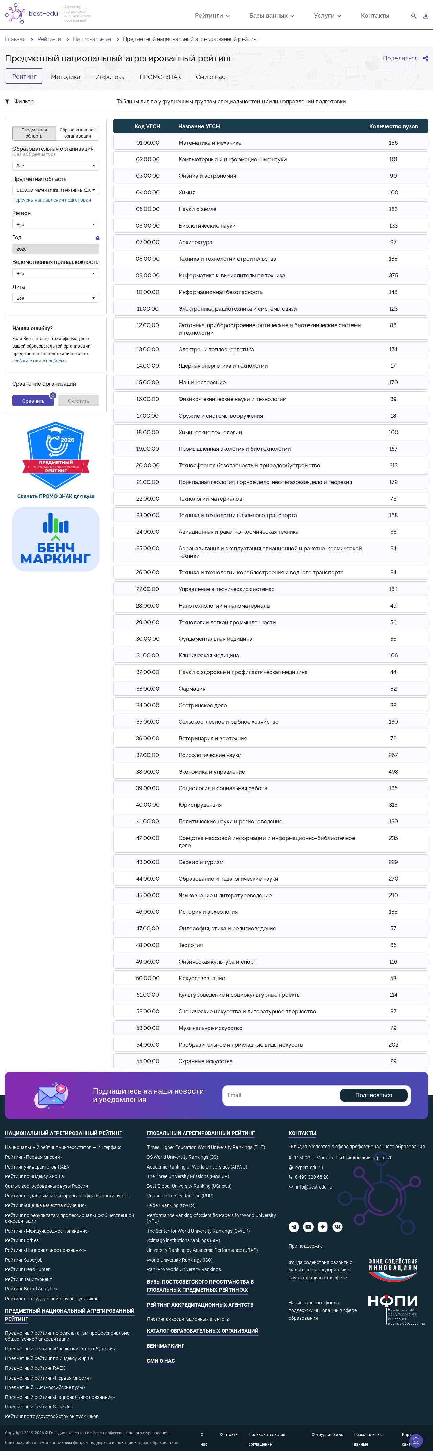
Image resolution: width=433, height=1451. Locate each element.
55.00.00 (147, 1061)
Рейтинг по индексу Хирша (34, 1176)
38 (393, 705)
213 (393, 465)
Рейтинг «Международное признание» (47, 1231)
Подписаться (373, 1095)
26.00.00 (147, 572)
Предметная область (39, 179)
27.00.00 (147, 588)
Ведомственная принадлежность (55, 262)
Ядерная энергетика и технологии (223, 365)
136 (393, 911)
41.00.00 (148, 821)
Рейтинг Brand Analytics (31, 1288)
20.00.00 (148, 465)
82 (393, 688)
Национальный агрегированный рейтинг (63, 1133)
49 (393, 605)
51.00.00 (148, 994)
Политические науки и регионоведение (230, 821)
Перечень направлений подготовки (51, 200)
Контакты (375, 15)
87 (393, 1011)
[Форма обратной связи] (416, 1441)
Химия (187, 192)
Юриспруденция (200, 804)
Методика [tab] (66, 76)
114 (393, 994)
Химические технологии (210, 432)
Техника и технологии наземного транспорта (238, 515)
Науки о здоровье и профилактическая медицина (243, 671)
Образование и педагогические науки (228, 878)
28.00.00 (147, 605)
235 (393, 837)
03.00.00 (148, 175)
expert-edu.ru (309, 1167)
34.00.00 (147, 705)
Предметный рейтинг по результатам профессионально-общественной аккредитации (68, 1336)
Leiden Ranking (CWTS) (171, 1205)
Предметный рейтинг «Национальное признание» (60, 1397)
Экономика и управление (212, 771)
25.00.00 (147, 548)
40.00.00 (148, 804)
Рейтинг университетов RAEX (37, 1167)
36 (393, 531)
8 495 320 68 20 (312, 1177)
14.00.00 (148, 365)
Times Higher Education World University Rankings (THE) (206, 1147)
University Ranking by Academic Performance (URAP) (202, 1250)
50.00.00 (148, 978)
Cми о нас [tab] (210, 76)
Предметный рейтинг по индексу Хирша (49, 1358)
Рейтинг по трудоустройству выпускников (52, 1298)
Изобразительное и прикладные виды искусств (241, 1044)
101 (393, 159)
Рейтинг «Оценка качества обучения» (46, 1205)
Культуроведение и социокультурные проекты (240, 994)
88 (393, 325)
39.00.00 (147, 788)
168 (393, 515)
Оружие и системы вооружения (221, 415)
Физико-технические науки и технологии (233, 398)
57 (393, 928)
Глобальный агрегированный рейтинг (201, 1133)
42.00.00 (147, 837)
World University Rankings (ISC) (180, 1260)
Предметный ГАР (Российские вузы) (45, 1387)
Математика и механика (210, 142)
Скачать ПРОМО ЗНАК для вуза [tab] (56, 495)
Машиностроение (202, 382)
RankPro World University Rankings (184, 1269)
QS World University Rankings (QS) (182, 1157)
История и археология (208, 911)
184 (393, 588)
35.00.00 (147, 721)
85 (393, 944)
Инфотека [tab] (110, 76)
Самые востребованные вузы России (46, 1186)
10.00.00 (147, 291)
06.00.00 (148, 225)
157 (393, 448)
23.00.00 (147, 515)
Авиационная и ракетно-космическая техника (239, 531)
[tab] (56, 456)
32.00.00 (147, 671)
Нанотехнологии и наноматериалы (224, 605)
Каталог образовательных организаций (203, 1331)
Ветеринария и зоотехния (213, 738)
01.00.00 (147, 142)
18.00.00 (147, 432)
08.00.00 (148, 258)
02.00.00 (148, 159)
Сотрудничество (327, 1434)
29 (393, 1061)
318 (393, 804)
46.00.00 (147, 911)
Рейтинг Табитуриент (28, 1279)
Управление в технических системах (226, 588)
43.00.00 (147, 861)
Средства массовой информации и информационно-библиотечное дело (267, 841)
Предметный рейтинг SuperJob (39, 1406)
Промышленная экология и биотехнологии (235, 448)
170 (393, 382)
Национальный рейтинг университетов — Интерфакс (63, 1147)
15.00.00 (148, 382)
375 (393, 275)
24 (393, 548)
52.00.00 (147, 1011)
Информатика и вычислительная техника (232, 275)
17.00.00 (148, 415)
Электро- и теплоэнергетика (216, 349)
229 (393, 861)
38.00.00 (147, 771)
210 (393, 895)
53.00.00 (147, 1027)
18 (393, 415)
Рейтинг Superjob (24, 1260)
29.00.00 (147, 622)
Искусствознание (202, 978)
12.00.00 (148, 325)
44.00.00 (147, 878)
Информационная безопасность (221, 291)
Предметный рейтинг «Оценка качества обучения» (60, 1348)
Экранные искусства (206, 1061)
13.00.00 (148, 349)
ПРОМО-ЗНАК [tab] (160, 76)
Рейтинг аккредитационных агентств (200, 1305)
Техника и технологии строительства (227, 258)
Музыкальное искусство (211, 1027)
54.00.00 (147, 1044)
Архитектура (195, 242)
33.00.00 (147, 688)
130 (393, 721)
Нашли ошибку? (32, 328)
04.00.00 (148, 192)
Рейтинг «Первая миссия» (33, 1157)
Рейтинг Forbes (22, 1240)
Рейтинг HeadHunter (27, 1269)
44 (393, 671)
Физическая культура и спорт (217, 961)
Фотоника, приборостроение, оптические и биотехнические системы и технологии (270, 328)
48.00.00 (147, 944)
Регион (21, 213)
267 (393, 754)
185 (393, 788)
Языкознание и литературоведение (225, 895)
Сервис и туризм (201, 861)
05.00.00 (148, 208)
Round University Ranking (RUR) (180, 1195)
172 (393, 481)
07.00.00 (147, 242)
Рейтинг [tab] (24, 76)
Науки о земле (197, 208)
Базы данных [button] (269, 16)
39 (393, 398)
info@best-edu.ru (314, 1187)
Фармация (192, 688)
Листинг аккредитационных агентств (188, 1319)
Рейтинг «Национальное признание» (45, 1250)
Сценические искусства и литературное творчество (247, 1011)
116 (393, 961)
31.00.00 (148, 655)
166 (393, 142)
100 (393, 192)
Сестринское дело (203, 705)
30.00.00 (148, 638)
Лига (18, 286)
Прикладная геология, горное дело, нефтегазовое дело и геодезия (265, 481)
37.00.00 (147, 754)
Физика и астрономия (207, 175)
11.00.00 (148, 308)
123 (393, 308)
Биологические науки (207, 225)
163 (393, 208)
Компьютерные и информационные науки (233, 159)
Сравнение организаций (44, 384)
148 (393, 291)
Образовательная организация (52, 151)
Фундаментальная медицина (215, 638)
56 (393, 622)
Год (16, 237)
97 (393, 242)
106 (393, 655)
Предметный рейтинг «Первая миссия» (48, 1378)
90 (393, 175)
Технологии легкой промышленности (227, 622)
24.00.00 (147, 531)
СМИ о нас (161, 1361)
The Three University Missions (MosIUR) (188, 1176)
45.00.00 (147, 895)
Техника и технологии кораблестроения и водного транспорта (261, 572)
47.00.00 (147, 928)
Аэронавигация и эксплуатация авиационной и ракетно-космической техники (270, 551)
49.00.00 (147, 961)
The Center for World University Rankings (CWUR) (198, 1231)
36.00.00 (147, 738)
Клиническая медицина (209, 655)
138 (393, 258)
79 (393, 1027)
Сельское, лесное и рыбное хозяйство (229, 721)
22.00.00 (147, 498)
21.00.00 (148, 481)
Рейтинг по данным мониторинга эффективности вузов (66, 1195)
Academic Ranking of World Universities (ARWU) (197, 1167)
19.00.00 (147, 448)
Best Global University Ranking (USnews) (189, 1186)
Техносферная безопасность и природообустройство (249, 465)
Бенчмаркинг (165, 1346)
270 (393, 878)
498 (393, 771)
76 (393, 498)
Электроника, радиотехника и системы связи (238, 308)
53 (393, 978)
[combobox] (55, 166)
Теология (191, 944)
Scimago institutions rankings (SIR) (183, 1240)
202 (393, 1044)
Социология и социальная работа (223, 788)
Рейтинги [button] (210, 16)
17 (393, 365)
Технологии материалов (210, 498)
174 (393, 349)
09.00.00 (148, 275)
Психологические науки (210, 754)
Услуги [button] (325, 16)
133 (393, 225)
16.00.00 (147, 398)
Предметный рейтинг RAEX (35, 1368)
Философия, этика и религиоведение (227, 928)
